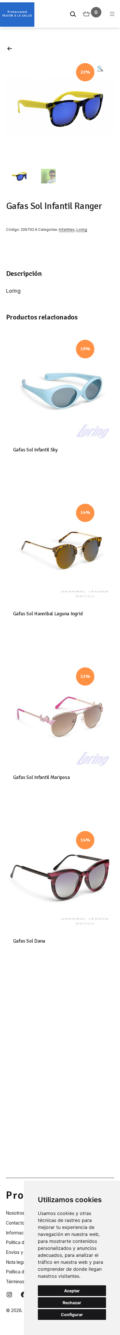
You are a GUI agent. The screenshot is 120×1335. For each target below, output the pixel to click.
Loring (81, 229)
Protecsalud (17, 12)
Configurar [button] (72, 1314)
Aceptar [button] (72, 1290)
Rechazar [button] (72, 1302)
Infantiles (67, 229)
